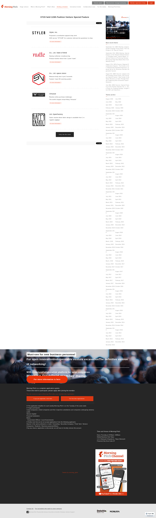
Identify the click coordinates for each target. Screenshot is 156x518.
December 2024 (119, 127)
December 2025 (110, 111)
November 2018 (110, 247)
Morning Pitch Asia (114, 7)
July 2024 (108, 138)
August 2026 (109, 99)
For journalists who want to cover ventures (48, 508)
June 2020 (118, 216)
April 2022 (118, 180)
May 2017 (108, 277)
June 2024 (118, 138)
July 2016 (108, 294)
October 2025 (119, 111)
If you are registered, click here (43, 398)
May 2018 (108, 258)
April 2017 (118, 277)
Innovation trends (75, 7)
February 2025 (119, 124)
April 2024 (118, 141)
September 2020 (110, 212)
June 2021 (118, 196)
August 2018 (119, 252)
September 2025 (110, 114)
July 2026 (118, 99)
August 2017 (119, 271)
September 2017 (110, 270)
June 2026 (109, 102)
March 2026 (118, 105)
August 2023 (119, 154)
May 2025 (108, 121)
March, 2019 (109, 241)
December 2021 (119, 186)
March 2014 (109, 339)
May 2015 (108, 316)
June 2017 (118, 274)
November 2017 (110, 267)
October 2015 (119, 306)
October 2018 (119, 247)
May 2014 (108, 336)
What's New (51, 7)
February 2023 (119, 163)
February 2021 (119, 202)
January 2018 (110, 264)
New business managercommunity (116, 3)
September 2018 (110, 251)
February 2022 (119, 183)
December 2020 (119, 205)
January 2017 (110, 283)
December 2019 (119, 225)
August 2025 (119, 115)
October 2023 (119, 150)
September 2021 (110, 192)
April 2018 (118, 258)
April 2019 (118, 238)
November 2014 (110, 325)
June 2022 (118, 177)
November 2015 (110, 306)
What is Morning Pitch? (38, 7)
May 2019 (108, 238)
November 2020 (110, 208)
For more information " (55, 41)
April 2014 (118, 336)
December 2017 (119, 264)
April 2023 (118, 160)
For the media (102, 7)
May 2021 (108, 199)
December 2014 (119, 322)
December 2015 (119, 303)
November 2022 (110, 169)
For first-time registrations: (77, 398)
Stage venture (24, 7)
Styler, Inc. (53, 32)
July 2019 (108, 235)
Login (151, 3)
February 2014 (119, 339)
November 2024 (110, 130)
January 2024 (110, 147)
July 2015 (108, 313)
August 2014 (119, 330)
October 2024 (119, 130)
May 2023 (108, 160)
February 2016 (119, 300)
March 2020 (109, 222)
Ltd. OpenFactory (56, 114)
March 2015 (109, 319)
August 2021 (119, 193)
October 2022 (119, 169)
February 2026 (110, 108)
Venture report (98, 3)
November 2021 (110, 189)
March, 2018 (109, 261)
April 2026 (109, 105)
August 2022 (119, 174)
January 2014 (110, 342)
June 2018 (118, 255)
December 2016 (119, 283)
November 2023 (110, 150)
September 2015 (110, 309)
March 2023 (109, 163)
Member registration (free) (137, 3)
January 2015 (110, 322)
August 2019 (119, 232)
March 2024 (109, 144)
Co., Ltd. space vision (57, 73)
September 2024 (110, 134)
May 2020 (108, 219)
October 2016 (119, 286)
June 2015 (118, 313)
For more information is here (47, 379)
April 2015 (118, 316)
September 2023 (110, 153)
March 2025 (109, 124)
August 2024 (119, 135)
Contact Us (30, 508)
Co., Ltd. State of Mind (58, 53)
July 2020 (108, 216)
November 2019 (110, 228)
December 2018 (119, 244)
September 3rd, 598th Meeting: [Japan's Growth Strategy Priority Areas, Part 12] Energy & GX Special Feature (117, 48)
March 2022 (109, 183)
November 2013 (110, 344)
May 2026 (118, 102)
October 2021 (119, 189)
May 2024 (108, 141)
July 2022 (108, 177)
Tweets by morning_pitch (70, 472)
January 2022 (110, 186)
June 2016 (118, 294)
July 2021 (108, 196)
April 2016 (118, 297)
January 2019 (110, 244)
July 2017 (108, 274)
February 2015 (119, 319)
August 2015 (119, 310)
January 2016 (110, 303)
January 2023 (110, 166)
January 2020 (110, 225)
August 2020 (119, 213)
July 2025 (108, 118)
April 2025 (118, 121)
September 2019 (110, 231)
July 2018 (108, 255)
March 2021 (109, 202)
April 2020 (118, 219)
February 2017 (119, 280)
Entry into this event (65, 134)
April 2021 (118, 199)
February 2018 (119, 261)
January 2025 (110, 127)
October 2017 (119, 267)
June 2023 (118, 157)
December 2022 (119, 166)
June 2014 (118, 333)
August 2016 (119, 291)
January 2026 (119, 108)
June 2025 (118, 118)
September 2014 (110, 329)
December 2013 (119, 342)
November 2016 (110, 286)
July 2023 (108, 157)
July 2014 (108, 333)
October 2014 (119, 325)
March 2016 (109, 300)
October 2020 (119, 208)
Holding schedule (62, 7)
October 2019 (119, 228)
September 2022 (110, 173)
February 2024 (119, 144)
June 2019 (118, 235)
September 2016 (110, 290)
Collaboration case (89, 7)
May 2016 (108, 297)
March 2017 (109, 280)
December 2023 (119, 147)
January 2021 (110, 205)
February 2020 (119, 222)
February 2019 (119, 241)
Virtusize (52, 94)
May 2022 (108, 180)
